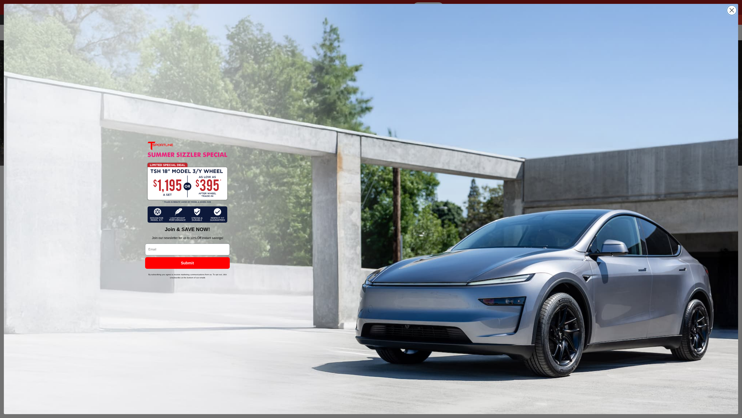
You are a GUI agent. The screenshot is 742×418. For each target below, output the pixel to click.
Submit (187, 263)
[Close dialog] (732, 10)
